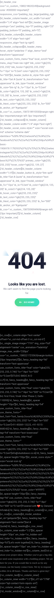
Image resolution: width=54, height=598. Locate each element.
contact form (27, 567)
